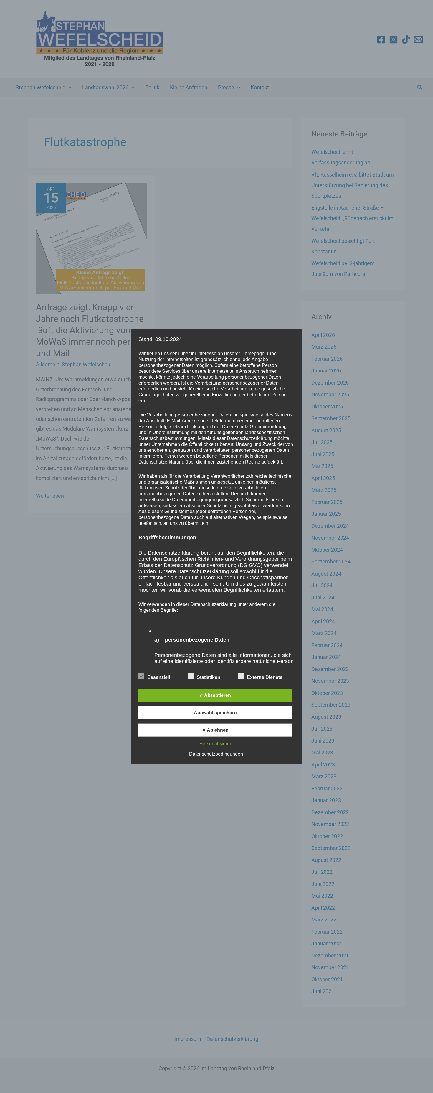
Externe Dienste (264, 677)
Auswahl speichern (215, 712)
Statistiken (208, 677)
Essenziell (158, 677)
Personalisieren (215, 743)
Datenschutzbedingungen (216, 753)
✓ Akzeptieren (215, 695)
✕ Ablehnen (215, 730)
